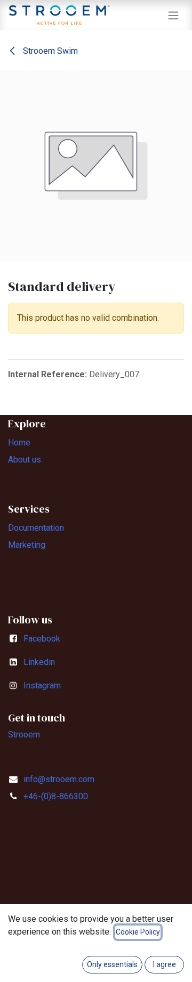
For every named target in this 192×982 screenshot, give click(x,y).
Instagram (42, 685)
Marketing (26, 545)
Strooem (24, 734)
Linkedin (39, 662)
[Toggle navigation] (173, 15)
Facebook (41, 639)
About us (24, 460)
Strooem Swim (49, 51)
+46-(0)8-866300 (55, 796)
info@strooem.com (58, 779)
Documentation (36, 528)
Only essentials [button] (112, 964)
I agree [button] (164, 964)
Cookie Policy (138, 932)
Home (19, 442)
